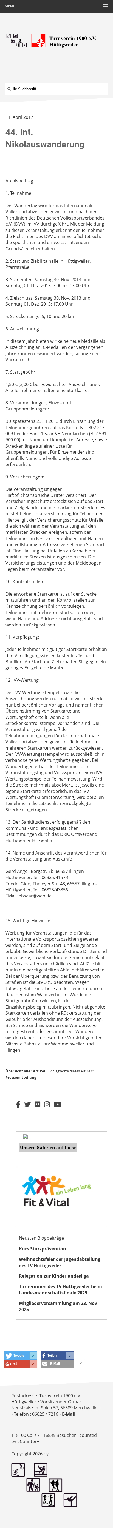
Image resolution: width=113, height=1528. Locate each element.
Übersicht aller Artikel (25, 1071)
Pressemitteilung (20, 1077)
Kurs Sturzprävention (42, 1249)
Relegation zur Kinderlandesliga (54, 1276)
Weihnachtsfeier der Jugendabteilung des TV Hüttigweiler (59, 1262)
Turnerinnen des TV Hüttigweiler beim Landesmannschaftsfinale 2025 (60, 1289)
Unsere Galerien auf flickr (48, 1147)
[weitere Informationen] (81, 1364)
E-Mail (68, 1414)
